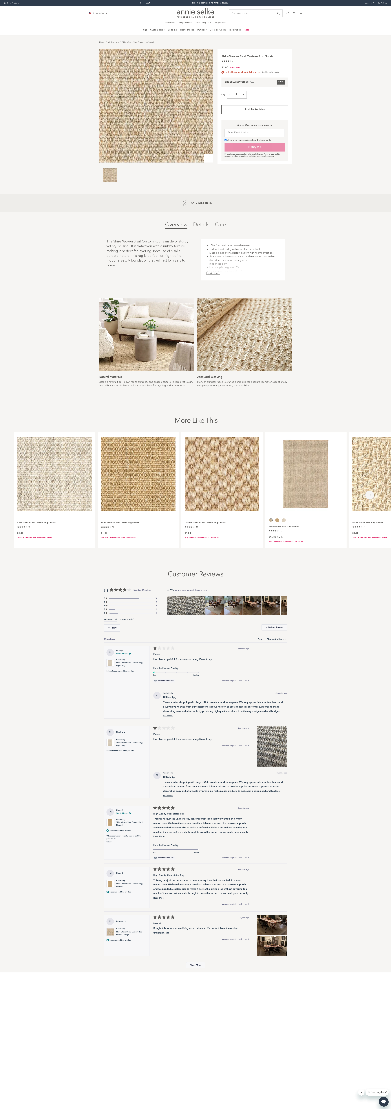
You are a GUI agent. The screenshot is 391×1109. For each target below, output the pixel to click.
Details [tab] (201, 225)
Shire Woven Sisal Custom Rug (284, 527)
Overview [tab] (176, 225)
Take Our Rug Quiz (203, 23)
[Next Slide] (284, 605)
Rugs (144, 30)
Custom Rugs (157, 30)
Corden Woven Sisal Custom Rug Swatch (205, 523)
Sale (247, 30)
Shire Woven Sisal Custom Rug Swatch (138, 42)
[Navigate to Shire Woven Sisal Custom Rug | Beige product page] (306, 472)
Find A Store (13, 3)
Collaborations (218, 30)
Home (101, 42)
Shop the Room (185, 23)
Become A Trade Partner (376, 3)
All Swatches (113, 42)
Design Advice (220, 23)
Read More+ (213, 274)
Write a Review (277, 628)
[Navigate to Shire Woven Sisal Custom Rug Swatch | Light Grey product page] (54, 472)
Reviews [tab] (110, 620)
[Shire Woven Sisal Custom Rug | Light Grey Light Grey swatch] (284, 520)
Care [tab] (220, 225)
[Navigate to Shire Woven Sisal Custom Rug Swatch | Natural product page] (138, 472)
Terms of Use (269, 154)
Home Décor (187, 30)
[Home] (195, 17)
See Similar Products (270, 72)
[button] (227, 61)
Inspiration (235, 30)
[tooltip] (164, 681)
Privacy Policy (254, 154)
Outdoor (202, 30)
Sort (260, 639)
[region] (227, 605)
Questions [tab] (127, 620)
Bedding (172, 30)
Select (280, 82)
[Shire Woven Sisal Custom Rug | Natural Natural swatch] (277, 520)
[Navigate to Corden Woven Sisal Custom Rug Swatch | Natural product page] (222, 472)
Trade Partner (170, 23)
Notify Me (254, 147)
